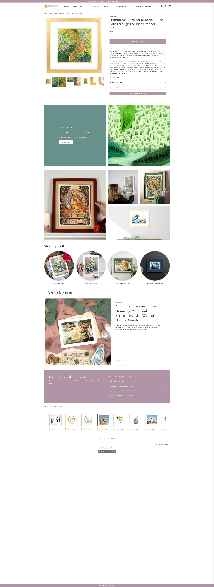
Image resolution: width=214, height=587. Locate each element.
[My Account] (165, 6)
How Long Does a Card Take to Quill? (120, 396)
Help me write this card (138, 93)
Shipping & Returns (116, 82)
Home (45, 13)
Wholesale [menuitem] (139, 6)
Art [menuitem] (87, 6)
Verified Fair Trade (115, 87)
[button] (107, 585)
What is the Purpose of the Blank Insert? (122, 391)
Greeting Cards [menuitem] (77, 6)
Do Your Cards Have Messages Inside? (121, 386)
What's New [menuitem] (65, 6)
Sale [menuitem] (131, 6)
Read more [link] (119, 360)
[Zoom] (102, 17)
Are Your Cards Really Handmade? (120, 377)
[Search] (162, 6)
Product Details (114, 78)
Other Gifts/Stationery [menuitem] (119, 6)
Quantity (112, 31)
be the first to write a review (107, 451)
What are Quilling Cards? (117, 381)
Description (113, 48)
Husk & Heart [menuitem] (96, 6)
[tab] (162, 444)
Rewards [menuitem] (148, 6)
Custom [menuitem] (106, 6)
